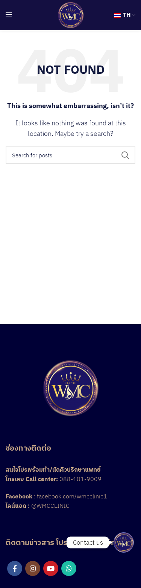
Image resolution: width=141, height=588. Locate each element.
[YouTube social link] (50, 568)
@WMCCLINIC (50, 505)
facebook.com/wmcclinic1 (72, 496)
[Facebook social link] (14, 568)
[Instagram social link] (32, 568)
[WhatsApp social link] (68, 568)
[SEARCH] (125, 155)
